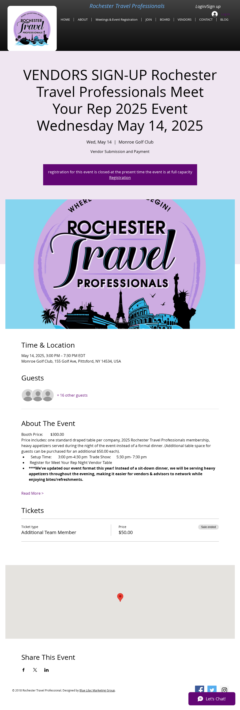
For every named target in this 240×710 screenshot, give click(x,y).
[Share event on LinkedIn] (46, 670)
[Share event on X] (35, 670)
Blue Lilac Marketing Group (97, 690)
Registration (120, 177)
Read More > (32, 493)
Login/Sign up (208, 6)
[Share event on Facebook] (23, 670)
